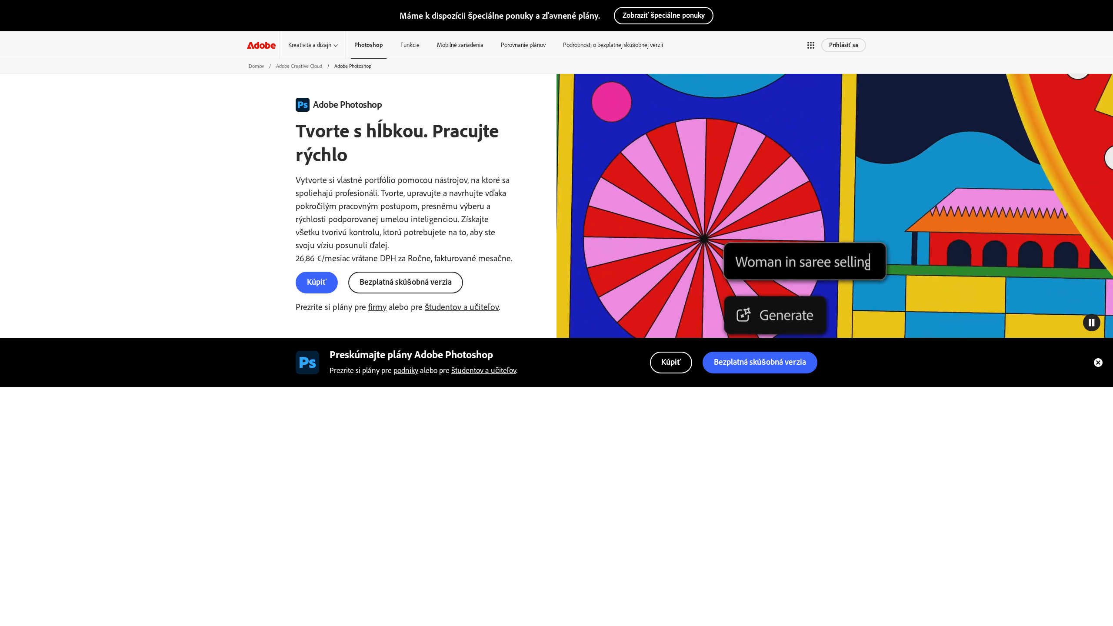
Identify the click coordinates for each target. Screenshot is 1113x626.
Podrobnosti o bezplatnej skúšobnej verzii (613, 45)
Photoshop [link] (368, 45)
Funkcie (410, 45)
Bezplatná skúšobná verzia (406, 282)
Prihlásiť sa (843, 45)
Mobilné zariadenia (460, 45)
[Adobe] (261, 45)
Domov (256, 66)
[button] (811, 45)
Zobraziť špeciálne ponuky (664, 15)
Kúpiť (317, 282)
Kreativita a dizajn (309, 45)
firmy (377, 307)
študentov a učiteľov (462, 307)
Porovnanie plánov (523, 45)
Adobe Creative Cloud (299, 66)
